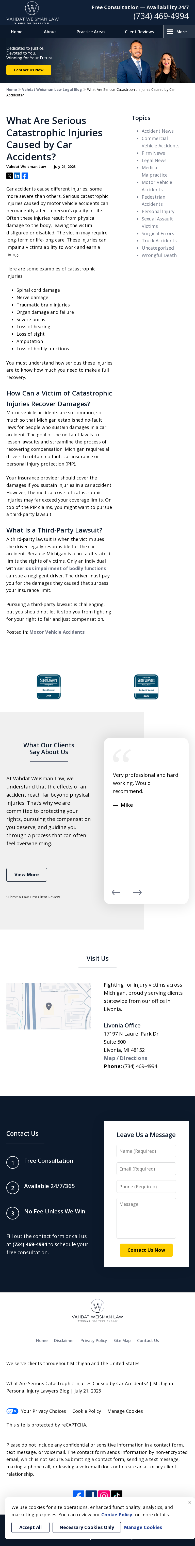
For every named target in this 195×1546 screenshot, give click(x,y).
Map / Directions (125, 1058)
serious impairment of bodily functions (61, 568)
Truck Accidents (159, 240)
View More (26, 874)
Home (17, 32)
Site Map (122, 1340)
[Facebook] (78, 1496)
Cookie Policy (86, 1411)
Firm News (153, 153)
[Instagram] (104, 1496)
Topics (141, 117)
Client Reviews (139, 32)
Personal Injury (158, 211)
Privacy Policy (93, 1340)
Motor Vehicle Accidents (57, 632)
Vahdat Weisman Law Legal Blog (52, 89)
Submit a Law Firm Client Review (33, 897)
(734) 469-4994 (161, 15)
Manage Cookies (125, 1411)
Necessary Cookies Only (86, 1527)
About (50, 32)
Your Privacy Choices (43, 1411)
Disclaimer (64, 1340)
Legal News (154, 160)
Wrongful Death (159, 255)
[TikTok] (116, 1496)
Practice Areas (91, 32)
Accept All (30, 1527)
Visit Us (98, 958)
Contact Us (22, 1133)
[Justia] (91, 1496)
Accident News (158, 131)
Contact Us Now (28, 69)
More (181, 32)
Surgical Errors (158, 233)
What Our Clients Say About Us (48, 748)
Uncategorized (158, 248)
